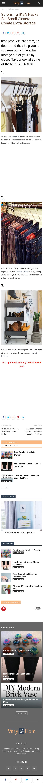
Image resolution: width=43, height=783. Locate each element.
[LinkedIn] (23, 33)
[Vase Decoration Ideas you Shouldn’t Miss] (7, 478)
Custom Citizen (22, 272)
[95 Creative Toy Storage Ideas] (21, 516)
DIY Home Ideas (6, 458)
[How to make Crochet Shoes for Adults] (7, 466)
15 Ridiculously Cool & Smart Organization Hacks (10, 431)
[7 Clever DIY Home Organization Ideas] (6, 589)
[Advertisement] (21, 169)
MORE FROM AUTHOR (11, 446)
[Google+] (13, 33)
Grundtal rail (15, 137)
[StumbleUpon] (28, 768)
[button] (39, 3)
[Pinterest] (18, 33)
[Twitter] (8, 33)
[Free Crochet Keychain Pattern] (7, 455)
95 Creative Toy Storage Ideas (20, 532)
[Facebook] (3, 33)
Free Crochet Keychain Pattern (26, 550)
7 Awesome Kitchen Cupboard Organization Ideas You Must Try (33, 431)
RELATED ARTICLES (10, 442)
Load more (20, 713)
